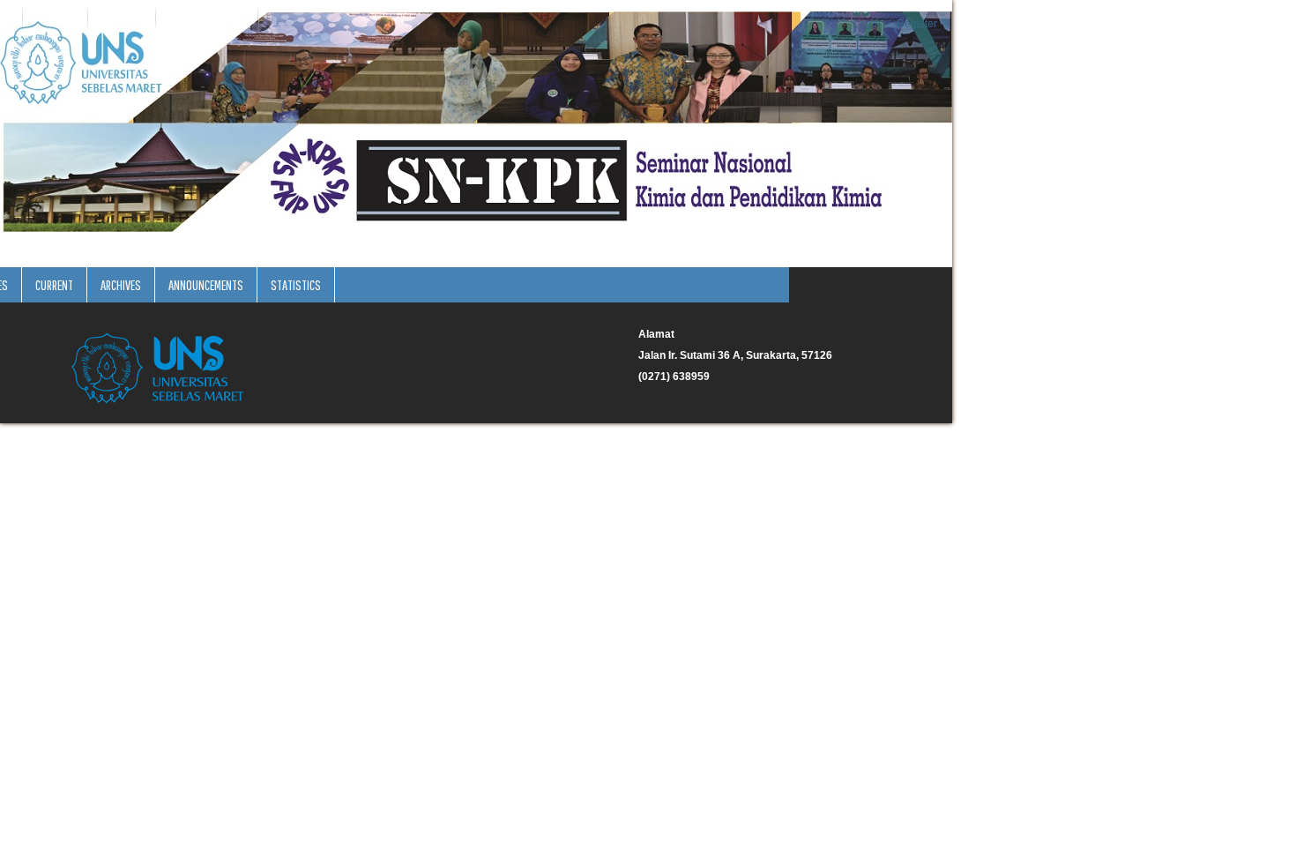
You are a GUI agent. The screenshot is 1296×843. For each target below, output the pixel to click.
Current (54, 285)
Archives (121, 285)
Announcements (205, 285)
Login (867, 24)
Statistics (296, 285)
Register (917, 24)
